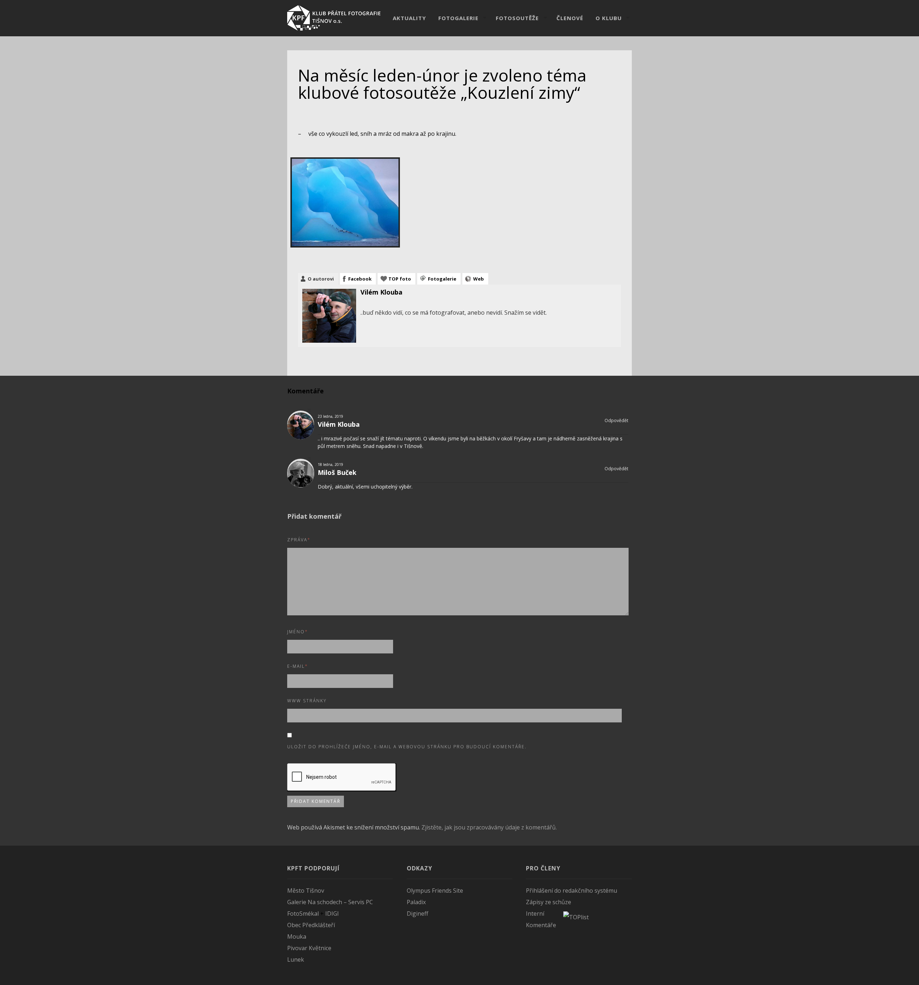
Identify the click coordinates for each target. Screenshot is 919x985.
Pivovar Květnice (309, 948)
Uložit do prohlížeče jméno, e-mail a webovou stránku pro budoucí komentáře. (407, 747)
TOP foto (399, 279)
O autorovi (321, 279)
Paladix (416, 902)
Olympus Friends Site (435, 890)
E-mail (297, 666)
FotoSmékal (303, 913)
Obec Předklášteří (311, 925)
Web (478, 279)
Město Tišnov (305, 890)
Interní (535, 913)
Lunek (295, 959)
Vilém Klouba (381, 292)
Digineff (417, 913)
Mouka (296, 936)
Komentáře (541, 925)
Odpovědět (615, 420)
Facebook (360, 279)
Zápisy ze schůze (548, 902)
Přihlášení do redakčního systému (571, 890)
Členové (569, 18)
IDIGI (332, 913)
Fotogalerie (458, 18)
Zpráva (299, 540)
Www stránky (307, 701)
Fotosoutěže (517, 18)
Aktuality (409, 18)
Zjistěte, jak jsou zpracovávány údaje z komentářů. (489, 827)
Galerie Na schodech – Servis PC (330, 902)
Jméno (297, 632)
